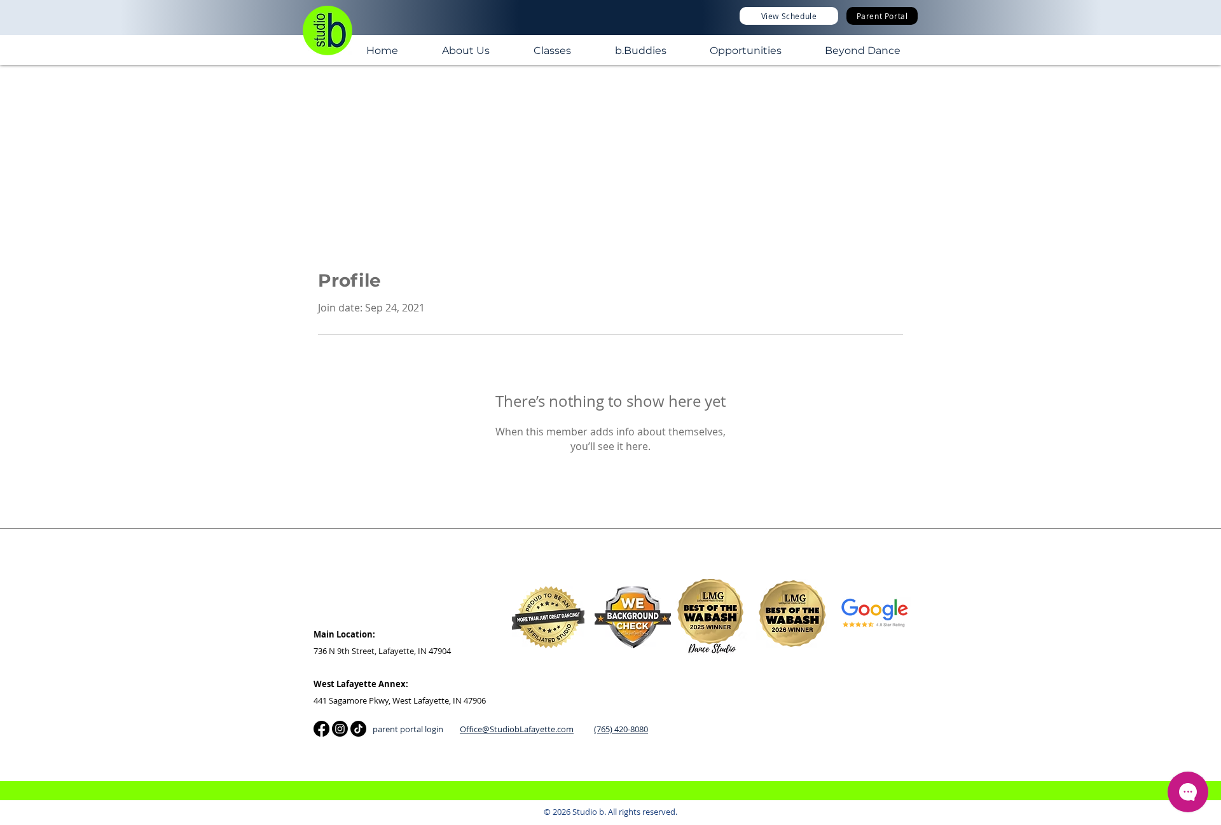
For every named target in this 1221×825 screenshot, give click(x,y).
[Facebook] (321, 729)
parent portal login (408, 729)
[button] (465, 49)
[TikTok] (358, 729)
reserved (658, 811)
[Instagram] (340, 729)
